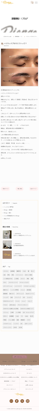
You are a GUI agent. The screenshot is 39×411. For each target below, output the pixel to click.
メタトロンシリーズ (13, 282)
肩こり (32, 271)
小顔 (4, 274)
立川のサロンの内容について (26, 308)
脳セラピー (12, 293)
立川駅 (12, 312)
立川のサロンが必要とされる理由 (9, 377)
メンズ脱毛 (18, 312)
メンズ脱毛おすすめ (7, 278)
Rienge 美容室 (8, 210)
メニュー (24, 301)
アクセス (5, 304)
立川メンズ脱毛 (28, 274)
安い (22, 323)
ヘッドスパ (16, 323)
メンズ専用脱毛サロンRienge (11, 215)
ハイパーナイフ (18, 286)
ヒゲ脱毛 (17, 278)
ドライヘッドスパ (7, 327)
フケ (22, 316)
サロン (4, 282)
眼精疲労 (23, 319)
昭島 (32, 278)
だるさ (24, 271)
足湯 (12, 297)
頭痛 (18, 319)
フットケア (5, 297)
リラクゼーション (7, 323)
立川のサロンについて (8, 301)
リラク (28, 319)
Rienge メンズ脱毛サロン (30, 365)
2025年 (15, 327)
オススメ (23, 278)
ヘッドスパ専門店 (8, 207)
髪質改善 (5, 293)
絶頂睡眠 (12, 316)
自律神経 (13, 271)
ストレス (23, 289)
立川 (24, 297)
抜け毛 (31, 316)
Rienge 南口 (7, 213)
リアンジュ (5, 312)
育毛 (9, 274)
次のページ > (33, 188)
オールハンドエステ (24, 282)
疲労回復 (29, 289)
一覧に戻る (19, 188)
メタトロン (5, 271)
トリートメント (19, 274)
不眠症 (4, 319)
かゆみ (26, 316)
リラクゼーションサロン (29, 286)
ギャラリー (10, 385)
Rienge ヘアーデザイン (10, 361)
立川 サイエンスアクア (28, 312)
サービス (18, 301)
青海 (28, 278)
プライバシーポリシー (23, 304)
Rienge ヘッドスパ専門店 (29, 361)
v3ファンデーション (7, 286)
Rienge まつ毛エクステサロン (10, 365)
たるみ (17, 316)
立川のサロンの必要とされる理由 (10, 308)
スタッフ (30, 301)
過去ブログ (7, 218)
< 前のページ (5, 188)
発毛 (13, 274)
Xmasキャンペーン (30, 293)
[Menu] (36, 2)
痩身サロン (5, 289)
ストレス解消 (12, 319)
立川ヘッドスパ (28, 323)
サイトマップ (29, 389)
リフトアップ (18, 297)
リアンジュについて (9, 369)
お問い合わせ (13, 304)
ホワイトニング (20, 293)
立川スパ (5, 316)
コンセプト (29, 297)
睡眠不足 (19, 271)
